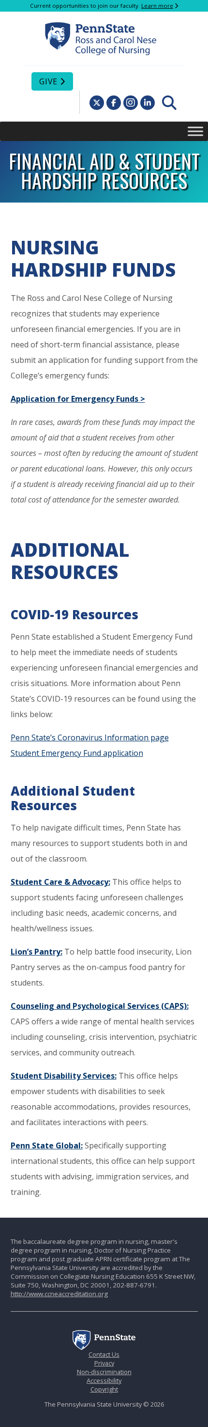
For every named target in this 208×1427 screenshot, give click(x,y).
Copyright (104, 1389)
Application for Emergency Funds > (78, 398)
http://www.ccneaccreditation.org (59, 1293)
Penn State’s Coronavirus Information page (90, 737)
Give (48, 81)
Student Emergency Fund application (77, 753)
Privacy (104, 1363)
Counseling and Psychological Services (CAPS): (100, 1006)
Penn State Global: (47, 1145)
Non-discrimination (104, 1371)
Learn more (157, 5)
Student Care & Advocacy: (60, 882)
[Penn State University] (104, 1347)
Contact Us (104, 1354)
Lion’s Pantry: (36, 951)
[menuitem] (169, 102)
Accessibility (104, 1380)
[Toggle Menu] (195, 131)
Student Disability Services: (64, 1075)
